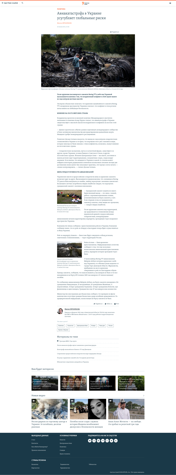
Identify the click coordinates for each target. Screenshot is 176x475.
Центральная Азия (66, 443)
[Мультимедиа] (170, 3)
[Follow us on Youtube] (89, 440)
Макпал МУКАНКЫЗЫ (64, 23)
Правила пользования (39, 450)
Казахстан (35, 464)
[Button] (114, 32)
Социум (62, 450)
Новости (62, 440)
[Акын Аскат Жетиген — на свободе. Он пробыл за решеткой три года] (126, 409)
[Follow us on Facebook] (98, 440)
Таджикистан (64, 464)
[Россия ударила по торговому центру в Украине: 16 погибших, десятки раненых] (50, 409)
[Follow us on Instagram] (94, 440)
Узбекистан (92, 464)
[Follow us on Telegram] (102, 440)
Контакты (35, 443)
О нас (33, 440)
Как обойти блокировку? (40, 447)
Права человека (65, 454)
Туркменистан (65, 468)
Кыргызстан (36, 468)
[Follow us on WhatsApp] (107, 440)
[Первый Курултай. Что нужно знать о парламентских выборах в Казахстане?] (102, 383)
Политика (61, 9)
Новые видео (38, 395)
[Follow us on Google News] (111, 440)
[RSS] (116, 440)
